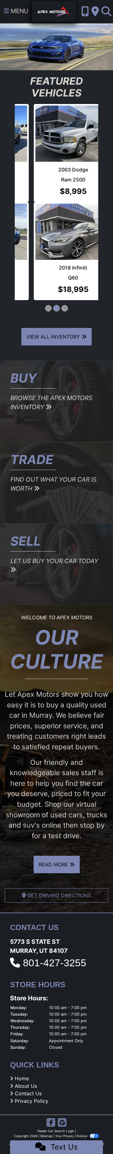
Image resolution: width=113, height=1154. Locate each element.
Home (22, 1078)
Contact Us (28, 1093)
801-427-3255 (54, 962)
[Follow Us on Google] (62, 1123)
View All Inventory (54, 337)
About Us (26, 1086)
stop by (92, 825)
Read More (54, 864)
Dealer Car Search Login (55, 1131)
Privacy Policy (31, 1101)
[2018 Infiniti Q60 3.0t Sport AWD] (56, 231)
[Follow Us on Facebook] (50, 1123)
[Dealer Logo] (53, 11)
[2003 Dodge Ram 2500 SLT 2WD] (56, 133)
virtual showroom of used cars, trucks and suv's (56, 814)
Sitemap (46, 1136)
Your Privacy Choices (71, 1136)
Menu (18, 11)
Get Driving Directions (58, 895)
